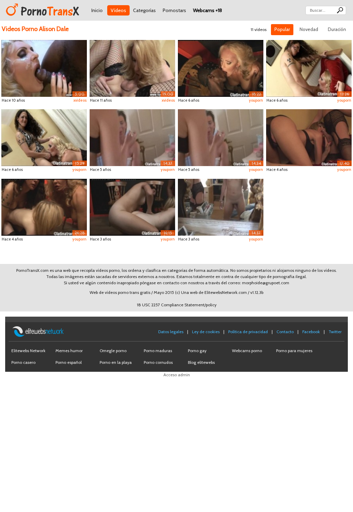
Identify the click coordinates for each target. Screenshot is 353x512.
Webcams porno (247, 350)
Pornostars (174, 10)
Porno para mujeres (294, 350)
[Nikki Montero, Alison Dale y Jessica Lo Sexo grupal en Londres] (220, 67)
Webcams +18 (207, 10)
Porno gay (197, 350)
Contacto (285, 331)
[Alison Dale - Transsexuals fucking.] (132, 67)
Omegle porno (113, 350)
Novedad (309, 29)
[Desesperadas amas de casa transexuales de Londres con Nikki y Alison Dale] (44, 137)
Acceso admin (176, 374)
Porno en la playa (116, 362)
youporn (256, 100)
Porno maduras (158, 350)
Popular (282, 29)
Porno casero (23, 362)
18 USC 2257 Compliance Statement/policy (176, 304)
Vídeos (118, 10)
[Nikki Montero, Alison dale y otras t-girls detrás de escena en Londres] (220, 137)
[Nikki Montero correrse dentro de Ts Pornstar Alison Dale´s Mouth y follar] (309, 67)
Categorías (144, 10)
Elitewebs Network (28, 350)
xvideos (80, 100)
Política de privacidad (248, 331)
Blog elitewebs (201, 362)
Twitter (335, 331)
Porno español (69, 362)
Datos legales (170, 331)
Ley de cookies (206, 331)
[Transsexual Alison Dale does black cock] (44, 67)
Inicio (97, 10)
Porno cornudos (158, 362)
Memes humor (69, 350)
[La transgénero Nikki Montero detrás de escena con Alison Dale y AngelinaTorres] (132, 137)
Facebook (311, 331)
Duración (337, 29)
